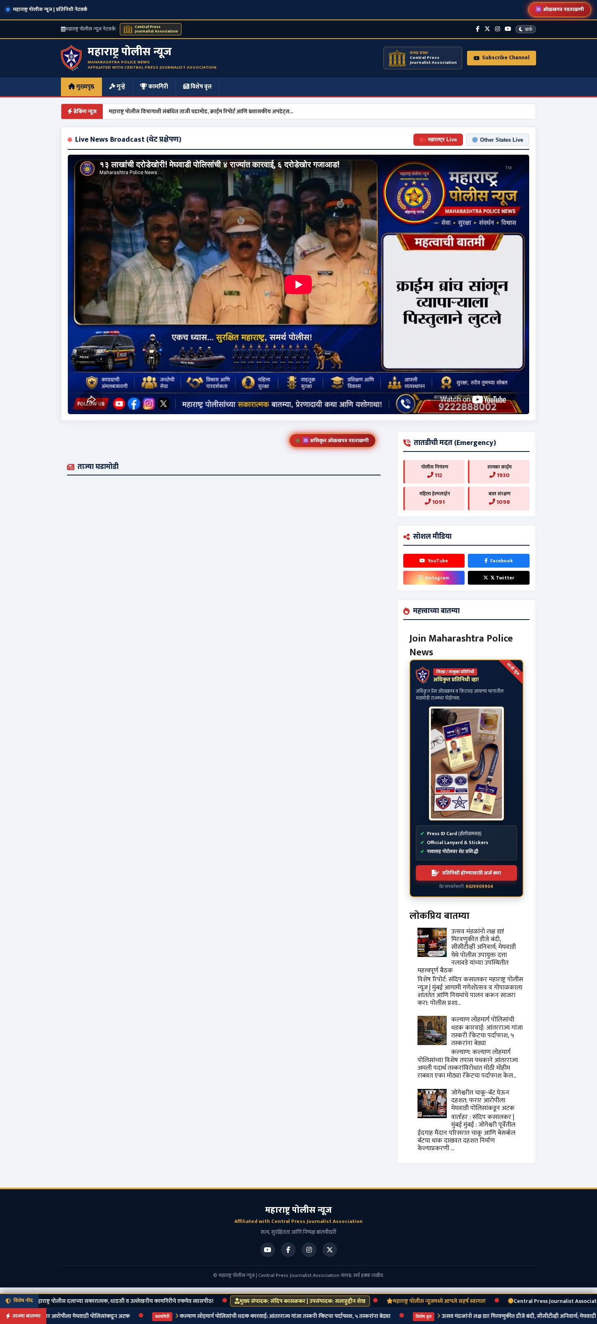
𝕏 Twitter (502, 578)
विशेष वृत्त (200, 87)
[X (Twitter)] (487, 29)
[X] (329, 1249)
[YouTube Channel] (508, 29)
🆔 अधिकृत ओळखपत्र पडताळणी (336, 440)
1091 (438, 502)
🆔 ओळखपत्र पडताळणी (559, 9)
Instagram (437, 578)
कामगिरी (157, 87)
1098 (502, 502)
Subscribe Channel (506, 57)
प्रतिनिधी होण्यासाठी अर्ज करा (471, 872)
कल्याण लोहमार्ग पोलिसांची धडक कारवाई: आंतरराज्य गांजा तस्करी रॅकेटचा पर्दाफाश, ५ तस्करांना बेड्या (487, 1031)
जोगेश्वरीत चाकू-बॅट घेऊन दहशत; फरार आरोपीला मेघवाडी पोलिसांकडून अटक (483, 1100)
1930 (502, 475)
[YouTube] (267, 1249)
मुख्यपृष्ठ (84, 87)
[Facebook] (478, 29)
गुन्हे (120, 87)
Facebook (501, 561)
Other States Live (501, 140)
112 (437, 475)
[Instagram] (497, 29)
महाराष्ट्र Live (442, 139)
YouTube (438, 561)
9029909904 (479, 886)
